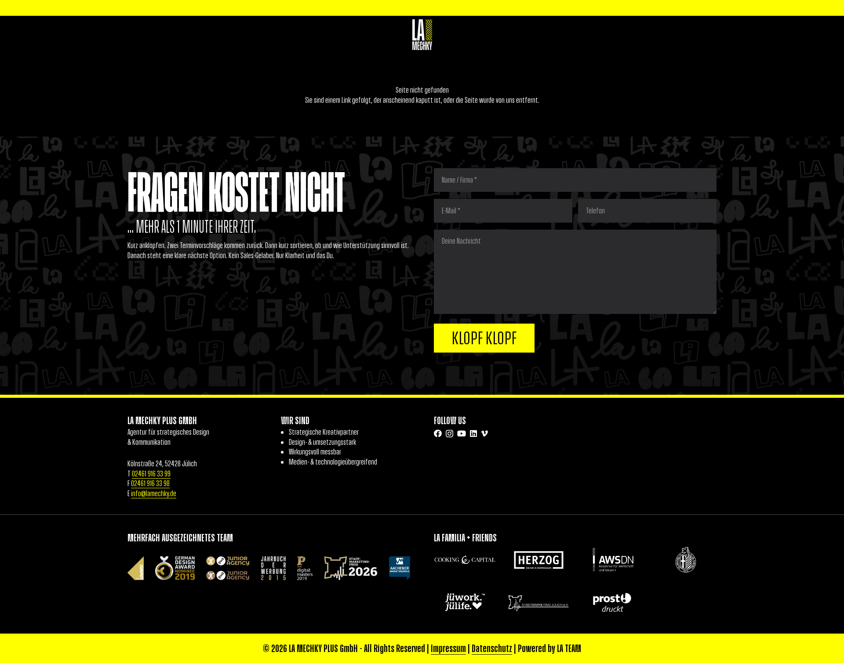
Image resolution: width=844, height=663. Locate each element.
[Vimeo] (484, 433)
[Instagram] (449, 433)
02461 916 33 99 (151, 474)
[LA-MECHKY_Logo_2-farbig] (422, 34)
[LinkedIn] (473, 433)
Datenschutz (492, 648)
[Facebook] (438, 433)
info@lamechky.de (153, 493)
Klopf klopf (484, 338)
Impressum (448, 648)
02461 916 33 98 (150, 483)
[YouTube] (461, 433)
